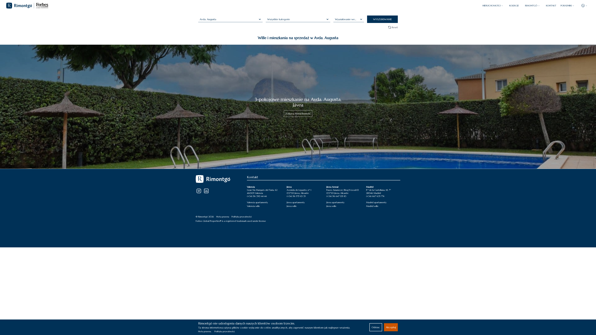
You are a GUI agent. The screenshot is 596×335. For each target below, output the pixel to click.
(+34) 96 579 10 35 (296, 196)
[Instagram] (199, 191)
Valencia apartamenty (257, 202)
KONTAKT (551, 5)
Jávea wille (292, 206)
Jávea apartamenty (296, 202)
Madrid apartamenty (376, 202)
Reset (395, 27)
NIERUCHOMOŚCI (492, 5)
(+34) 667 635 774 (375, 196)
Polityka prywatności (242, 216)
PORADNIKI (566, 5)
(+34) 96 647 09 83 (336, 196)
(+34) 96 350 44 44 (257, 196)
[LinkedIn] (206, 191)
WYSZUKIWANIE (382, 19)
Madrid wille (372, 206)
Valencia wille (253, 206)
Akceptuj (391, 327)
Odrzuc (376, 327)
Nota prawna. (204, 331)
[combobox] (200, 19)
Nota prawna (222, 216)
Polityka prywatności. (224, 331)
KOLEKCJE (514, 5)
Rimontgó (531, 5)
